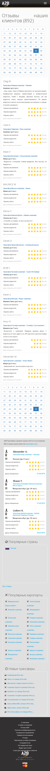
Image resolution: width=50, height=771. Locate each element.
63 (25, 59)
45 (15, 50)
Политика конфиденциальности (25, 730)
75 (4, 68)
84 (10, 72)
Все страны (7, 586)
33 (36, 42)
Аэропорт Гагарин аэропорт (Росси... (21, 695)
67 (4, 63)
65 (36, 59)
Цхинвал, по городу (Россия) (18, 691)
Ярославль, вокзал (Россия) (18, 708)
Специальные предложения (25, 733)
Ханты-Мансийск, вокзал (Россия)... (20, 703)
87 (25, 72)
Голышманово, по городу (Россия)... (21, 699)
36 (10, 46)
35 (4, 46)
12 (10, 33)
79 (25, 68)
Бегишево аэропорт (37, 622)
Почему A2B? (25, 727)
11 (4, 33)
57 (36, 55)
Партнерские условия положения (25, 740)
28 (10, 42)
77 (15, 68)
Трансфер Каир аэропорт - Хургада (26, 454)
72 (31, 63)
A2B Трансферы (29, 759)
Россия (13, 548)
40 (31, 46)
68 (10, 63)
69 (15, 63)
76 (10, 68)
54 (20, 55)
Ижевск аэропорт (14, 650)
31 (25, 42)
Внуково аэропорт (15, 609)
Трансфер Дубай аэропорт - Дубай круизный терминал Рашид (26, 514)
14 (20, 33)
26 (41, 37)
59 (4, 59)
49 (36, 50)
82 (41, 68)
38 (20, 46)
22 (20, 37)
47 (25, 50)
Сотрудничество (25, 743)
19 (4, 37)
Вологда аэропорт (15, 634)
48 (31, 50)
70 (20, 63)
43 (4, 50)
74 (41, 63)
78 (20, 68)
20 (10, 37)
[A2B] (5, 3)
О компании (25, 722)
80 (31, 68)
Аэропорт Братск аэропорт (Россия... (21, 687)
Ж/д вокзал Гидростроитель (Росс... (21, 683)
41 (36, 46)
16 (31, 33)
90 (41, 72)
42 (41, 46)
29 (15, 42)
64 (31, 59)
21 (15, 37)
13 (15, 33)
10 (43, 29)
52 (10, 55)
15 (25, 33)
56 (31, 55)
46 (20, 50)
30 (20, 42)
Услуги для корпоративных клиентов (25, 750)
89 (36, 72)
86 (20, 72)
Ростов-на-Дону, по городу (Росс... (20, 712)
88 (31, 72)
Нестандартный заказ (25, 745)
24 (31, 37)
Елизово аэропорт (15, 642)
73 (36, 63)
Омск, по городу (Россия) (17, 679)
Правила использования (25, 735)
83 (4, 72)
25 (36, 37)
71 (25, 63)
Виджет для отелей (25, 748)
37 (15, 46)
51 (4, 55)
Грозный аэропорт (15, 638)
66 (41, 59)
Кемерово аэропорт (37, 658)
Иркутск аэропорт (36, 650)
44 (10, 50)
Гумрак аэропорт (36, 638)
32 (31, 42)
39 (25, 46)
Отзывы (25, 738)
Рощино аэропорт (36, 618)
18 (41, 33)
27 (4, 42)
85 (15, 72)
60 (10, 59)
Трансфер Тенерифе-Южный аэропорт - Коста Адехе (28, 484)
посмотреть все (32, 444)
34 (41, 42)
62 (20, 59)
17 (36, 33)
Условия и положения (25, 725)
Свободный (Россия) (15, 675)
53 (15, 55)
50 (41, 50)
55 (25, 55)
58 (41, 55)
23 (25, 37)
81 (36, 68)
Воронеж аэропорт (37, 634)
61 (15, 59)
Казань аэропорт (36, 654)
